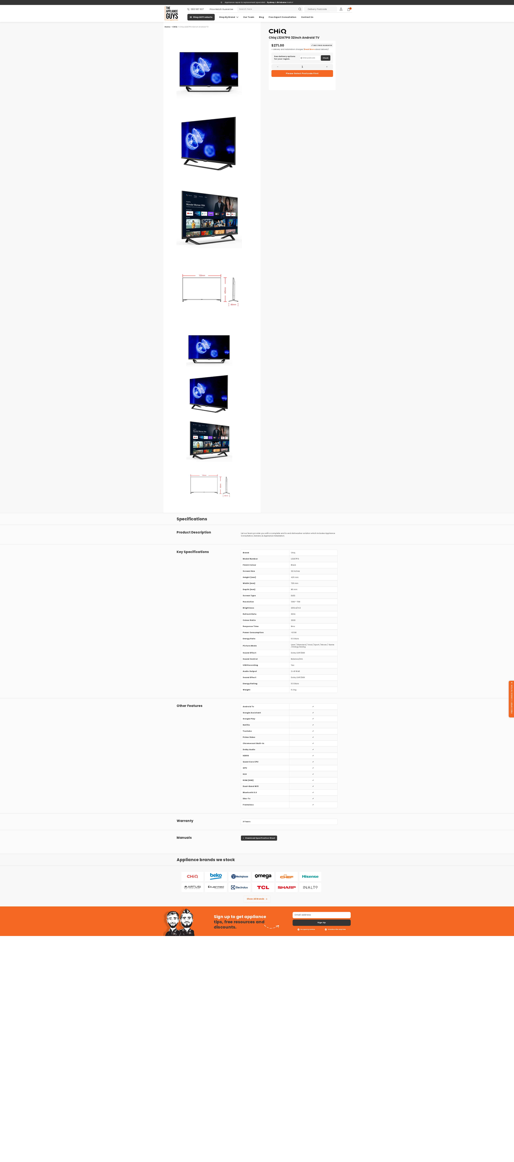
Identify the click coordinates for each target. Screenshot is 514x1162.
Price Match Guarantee (221, 9)
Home (167, 27)
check (325, 58)
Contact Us (307, 17)
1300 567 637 (197, 9)
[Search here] (300, 9)
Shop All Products (202, 17)
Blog (261, 17)
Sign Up (322, 922)
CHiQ (174, 27)
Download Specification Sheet (260, 838)
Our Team (248, 17)
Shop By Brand (227, 17)
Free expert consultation (282, 17)
